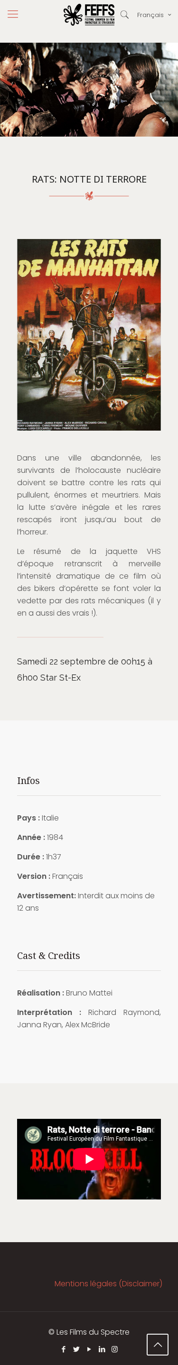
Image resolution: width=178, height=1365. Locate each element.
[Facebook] (63, 1349)
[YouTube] (89, 1349)
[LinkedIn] (102, 1349)
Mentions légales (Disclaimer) (108, 1283)
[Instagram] (115, 1349)
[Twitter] (76, 1349)
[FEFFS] (89, 14)
